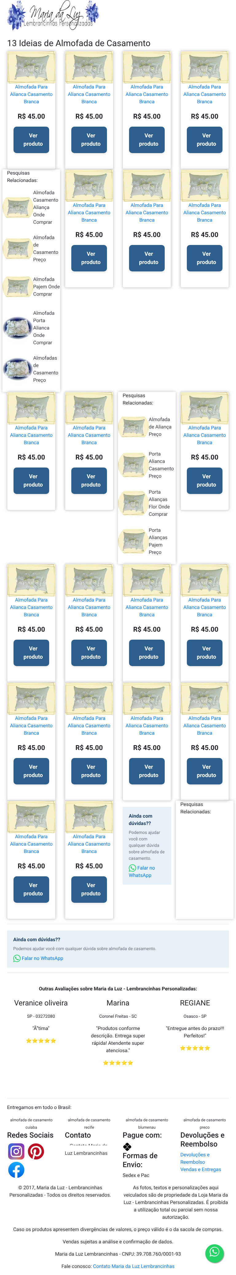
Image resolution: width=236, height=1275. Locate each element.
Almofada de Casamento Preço (45, 248)
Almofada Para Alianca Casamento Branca (31, 94)
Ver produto (33, 139)
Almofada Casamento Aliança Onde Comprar (45, 207)
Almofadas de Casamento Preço (45, 369)
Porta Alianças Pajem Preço (158, 541)
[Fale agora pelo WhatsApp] (214, 1253)
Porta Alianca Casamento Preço (161, 465)
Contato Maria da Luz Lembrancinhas (86, 1149)
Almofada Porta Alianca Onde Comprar (43, 327)
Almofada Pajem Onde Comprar (46, 286)
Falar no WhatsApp (142, 871)
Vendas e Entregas (200, 1169)
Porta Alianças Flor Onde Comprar (159, 503)
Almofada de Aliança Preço (160, 426)
